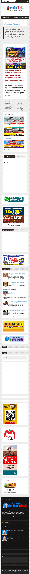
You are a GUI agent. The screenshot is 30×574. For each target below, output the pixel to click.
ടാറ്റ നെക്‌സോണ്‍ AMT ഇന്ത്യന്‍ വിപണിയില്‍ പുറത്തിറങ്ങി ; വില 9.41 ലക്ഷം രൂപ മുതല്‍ (13, 23)
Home (7, 21)
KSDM (15, 571)
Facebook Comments (20, 156)
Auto (10, 21)
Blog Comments (10, 156)
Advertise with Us (6, 522)
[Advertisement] (15, 378)
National (14, 21)
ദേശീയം (22, 21)
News (19, 21)
